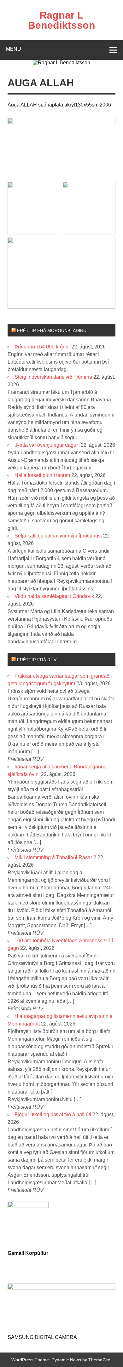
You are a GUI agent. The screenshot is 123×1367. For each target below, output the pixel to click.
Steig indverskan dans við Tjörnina (53, 377)
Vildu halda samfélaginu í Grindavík (54, 596)
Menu (13, 49)
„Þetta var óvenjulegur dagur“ (47, 445)
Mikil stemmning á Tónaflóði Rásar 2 (55, 857)
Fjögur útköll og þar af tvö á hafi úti (53, 1114)
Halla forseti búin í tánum (42, 475)
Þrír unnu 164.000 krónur (42, 346)
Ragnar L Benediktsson (61, 20)
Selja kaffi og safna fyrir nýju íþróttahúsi (58, 535)
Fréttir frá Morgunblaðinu (51, 330)
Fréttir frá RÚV (36, 659)
